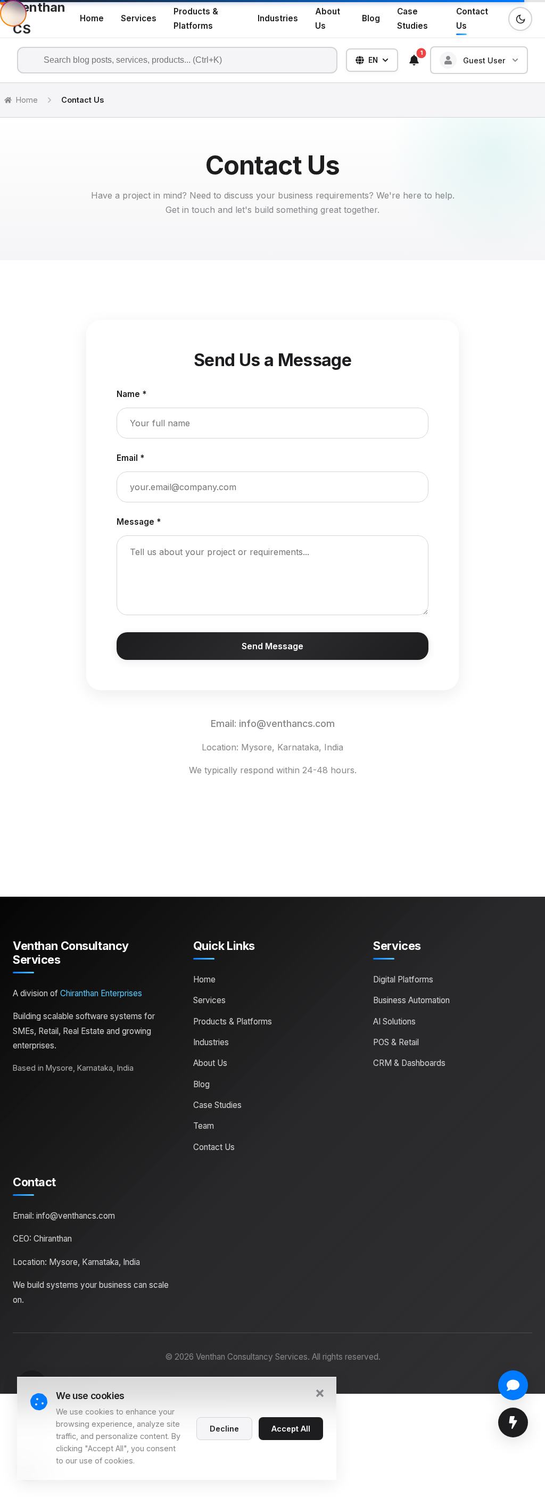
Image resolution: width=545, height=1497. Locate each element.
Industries (278, 18)
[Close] (319, 1394)
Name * (131, 394)
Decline (224, 1428)
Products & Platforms (196, 18)
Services (138, 18)
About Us (327, 18)
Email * (130, 458)
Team (203, 1126)
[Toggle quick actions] (513, 1422)
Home (92, 18)
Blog (371, 18)
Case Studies (412, 18)
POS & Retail (396, 1042)
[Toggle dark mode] (520, 19)
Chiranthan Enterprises (101, 993)
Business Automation (411, 1000)
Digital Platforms (403, 979)
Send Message (272, 646)
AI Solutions (394, 1021)
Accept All (290, 1428)
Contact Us (472, 18)
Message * (139, 522)
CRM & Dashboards (409, 1063)
